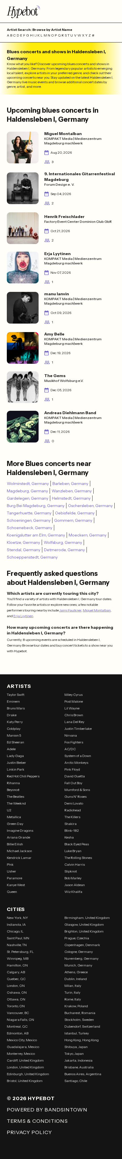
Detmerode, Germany (64, 549)
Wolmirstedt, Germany (28, 483)
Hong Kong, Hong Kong (81, 1040)
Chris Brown (73, 715)
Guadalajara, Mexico (23, 1047)
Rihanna (13, 783)
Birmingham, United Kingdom (87, 918)
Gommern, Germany (73, 520)
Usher (11, 871)
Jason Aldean (74, 885)
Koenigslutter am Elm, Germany (36, 535)
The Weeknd (16, 803)
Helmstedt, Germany (71, 498)
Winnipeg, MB (17, 958)
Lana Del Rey (74, 722)
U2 (9, 810)
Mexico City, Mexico (22, 1040)
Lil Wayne (71, 708)
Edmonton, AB (17, 1033)
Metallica (14, 817)
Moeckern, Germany (87, 535)
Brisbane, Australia (79, 1067)
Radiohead (72, 810)
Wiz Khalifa (73, 891)
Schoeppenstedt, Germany (32, 557)
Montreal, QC (17, 1026)
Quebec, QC (16, 979)
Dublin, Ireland (75, 979)
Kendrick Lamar (19, 858)
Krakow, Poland (76, 1006)
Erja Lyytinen (23, 616)
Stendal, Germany (23, 549)
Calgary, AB (16, 972)
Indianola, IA (16, 924)
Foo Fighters (73, 742)
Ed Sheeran (15, 742)
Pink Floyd (72, 769)
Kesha (69, 837)
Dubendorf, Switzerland (82, 1026)
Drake (11, 715)
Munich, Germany (78, 965)
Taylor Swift (15, 694)
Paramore (14, 878)
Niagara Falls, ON (20, 1019)
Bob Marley (72, 878)
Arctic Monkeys (76, 762)
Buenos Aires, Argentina (82, 1074)
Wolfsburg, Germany (63, 542)
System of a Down (77, 756)
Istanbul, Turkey (76, 1033)
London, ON (16, 985)
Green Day (15, 824)
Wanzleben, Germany (72, 490)
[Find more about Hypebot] (61, 11)
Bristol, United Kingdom (25, 1081)
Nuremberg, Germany (81, 958)
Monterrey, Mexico (21, 1053)
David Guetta (74, 776)
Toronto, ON (16, 1006)
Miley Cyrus (73, 694)
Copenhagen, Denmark (82, 945)
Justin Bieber (16, 762)
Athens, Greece (76, 972)
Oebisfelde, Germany (74, 513)
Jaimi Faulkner (70, 610)
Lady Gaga (15, 756)
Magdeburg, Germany (27, 490)
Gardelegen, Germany (27, 498)
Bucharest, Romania (79, 1013)
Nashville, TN (17, 945)
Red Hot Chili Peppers (23, 776)
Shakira (70, 824)
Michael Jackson (19, 851)
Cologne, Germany (78, 952)
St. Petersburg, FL (20, 952)
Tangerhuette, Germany (29, 513)
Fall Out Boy (73, 783)
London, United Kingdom (25, 1067)
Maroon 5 (14, 735)
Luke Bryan (72, 851)
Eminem (13, 701)
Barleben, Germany (70, 483)
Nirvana (70, 735)
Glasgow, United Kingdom (84, 924)
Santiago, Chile (75, 1081)
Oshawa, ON (17, 992)
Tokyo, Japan (74, 1053)
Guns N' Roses (75, 796)
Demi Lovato (73, 803)
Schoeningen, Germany (29, 520)
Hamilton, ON (17, 965)
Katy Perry (15, 722)
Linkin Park (15, 769)
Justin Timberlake (78, 728)
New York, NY (17, 918)
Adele (11, 749)
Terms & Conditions (37, 1121)
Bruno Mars (16, 708)
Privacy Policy (29, 1132)
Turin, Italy (72, 992)
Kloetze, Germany (23, 542)
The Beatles (15, 796)
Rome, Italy (72, 999)
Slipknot (70, 871)
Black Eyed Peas (76, 844)
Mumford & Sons (77, 790)
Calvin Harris (74, 864)
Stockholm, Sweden (79, 1019)
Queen (12, 891)
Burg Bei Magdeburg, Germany (35, 505)
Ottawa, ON (16, 999)
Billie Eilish (15, 844)
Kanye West (16, 885)
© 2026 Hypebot (31, 1098)
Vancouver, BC (18, 1013)
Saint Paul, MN (18, 938)
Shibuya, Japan (76, 1047)
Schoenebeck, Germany (29, 527)
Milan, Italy (72, 985)
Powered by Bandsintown (47, 1110)
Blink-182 (71, 830)
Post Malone (73, 701)
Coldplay (13, 728)
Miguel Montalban (97, 610)
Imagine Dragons (20, 830)
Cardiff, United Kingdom (25, 1060)
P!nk (10, 864)
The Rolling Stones (78, 858)
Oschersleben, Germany (90, 505)
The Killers (72, 817)
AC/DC (70, 749)
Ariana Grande (18, 837)
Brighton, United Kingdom (84, 931)
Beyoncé (13, 790)
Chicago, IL (15, 931)
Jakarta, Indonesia (78, 1060)
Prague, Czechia (76, 938)
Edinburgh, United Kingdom (28, 1074)
